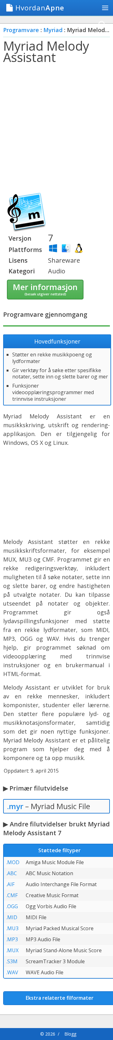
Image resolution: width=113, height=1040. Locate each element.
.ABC (11, 873)
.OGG (12, 906)
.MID (11, 917)
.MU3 (12, 928)
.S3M (12, 961)
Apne (39, 7)
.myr (15, 806)
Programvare (21, 30)
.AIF (10, 884)
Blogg (70, 1034)
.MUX (12, 950)
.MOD (12, 862)
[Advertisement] (56, 129)
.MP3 (12, 939)
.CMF (12, 895)
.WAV (12, 972)
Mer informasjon (45, 288)
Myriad (52, 30)
